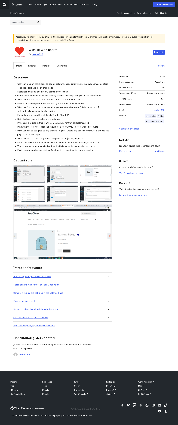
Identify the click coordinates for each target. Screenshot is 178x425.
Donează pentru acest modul (133, 195)
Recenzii (32, 65)
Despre (13, 382)
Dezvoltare (62, 65)
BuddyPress (144, 394)
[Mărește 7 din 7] (108, 208)
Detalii (19, 65)
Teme (44, 386)
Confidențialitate (17, 394)
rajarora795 (37, 54)
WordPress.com (146, 382)
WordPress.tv (81, 394)
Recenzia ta (125, 151)
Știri (12, 386)
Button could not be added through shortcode (35, 309)
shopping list (151, 116)
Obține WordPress (164, 4)
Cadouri (110, 394)
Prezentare (47, 382)
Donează (111, 390)
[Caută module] (38, 22)
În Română (39, 409)
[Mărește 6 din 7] (108, 188)
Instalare (46, 65)
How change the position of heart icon (32, 276)
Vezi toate (160, 151)
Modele (45, 394)
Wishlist (161, 116)
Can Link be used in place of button (30, 317)
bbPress (143, 390)
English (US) (159, 110)
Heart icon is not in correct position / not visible (36, 285)
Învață (76, 382)
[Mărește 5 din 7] (74, 188)
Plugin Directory (17, 13)
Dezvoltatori (79, 390)
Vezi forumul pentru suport (131, 173)
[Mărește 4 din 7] (41, 188)
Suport (161, 65)
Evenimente (111, 386)
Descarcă (158, 52)
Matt (141, 386)
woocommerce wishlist (155, 121)
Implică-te (110, 382)
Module (45, 390)
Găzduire (14, 390)
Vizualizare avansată (129, 128)
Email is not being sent (24, 301)
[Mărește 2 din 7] (74, 168)
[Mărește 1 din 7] (41, 168)
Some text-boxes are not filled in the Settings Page (38, 293)
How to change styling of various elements (34, 325)
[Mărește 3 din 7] (108, 168)
